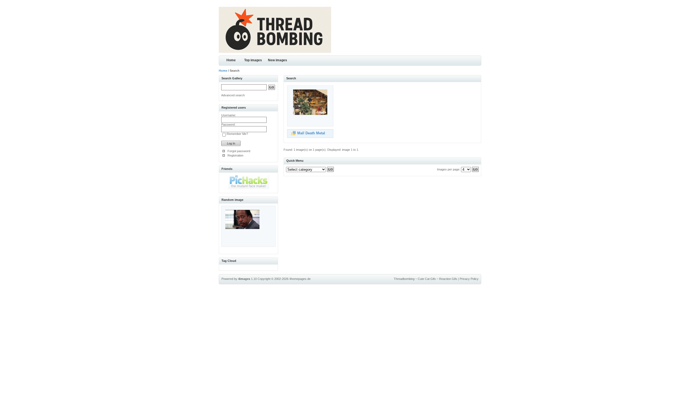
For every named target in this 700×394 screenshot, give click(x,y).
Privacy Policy (469, 278)
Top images (253, 60)
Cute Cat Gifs (427, 278)
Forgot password (239, 151)
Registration (235, 155)
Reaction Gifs (448, 278)
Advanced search (233, 95)
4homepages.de (300, 278)
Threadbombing (404, 278)
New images (277, 60)
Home (231, 60)
